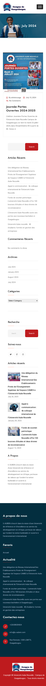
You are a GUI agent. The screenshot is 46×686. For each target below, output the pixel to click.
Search (31, 147)
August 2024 (13, 277)
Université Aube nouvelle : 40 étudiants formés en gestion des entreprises (21, 227)
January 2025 (13, 272)
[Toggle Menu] (40, 7)
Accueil (6, 553)
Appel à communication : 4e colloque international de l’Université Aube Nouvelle (23, 189)
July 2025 (11, 267)
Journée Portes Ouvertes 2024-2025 (20, 108)
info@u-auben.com (17, 632)
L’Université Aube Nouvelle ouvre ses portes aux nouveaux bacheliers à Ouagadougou (22, 216)
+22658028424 (16, 625)
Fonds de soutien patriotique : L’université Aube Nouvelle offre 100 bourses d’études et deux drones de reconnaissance (22, 592)
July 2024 (11, 282)
